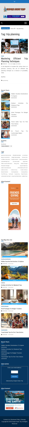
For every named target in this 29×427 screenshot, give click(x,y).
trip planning (5, 80)
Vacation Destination (6, 258)
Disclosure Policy (15, 419)
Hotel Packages (4, 306)
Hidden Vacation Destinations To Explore (12, 261)
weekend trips (24, 176)
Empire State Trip (18, 381)
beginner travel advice (5, 157)
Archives (3, 144)
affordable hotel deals (17, 155)
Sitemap (23, 419)
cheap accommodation (23, 159)
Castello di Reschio (14, 159)
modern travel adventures (6, 167)
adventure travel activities (6, 155)
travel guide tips (24, 171)
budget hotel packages (16, 157)
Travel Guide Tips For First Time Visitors (12, 332)
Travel (2, 55)
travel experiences (14, 171)
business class (24, 157)
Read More (3, 76)
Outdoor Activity (14, 169)
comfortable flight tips (5, 161)
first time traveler (16, 161)
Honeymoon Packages (5, 165)
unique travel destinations (16, 176)
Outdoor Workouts (23, 169)
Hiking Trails (16, 163)
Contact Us (6, 419)
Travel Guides (4, 329)
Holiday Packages (24, 163)
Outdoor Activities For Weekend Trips (11, 285)
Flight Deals (25, 161)
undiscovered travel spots (6, 176)
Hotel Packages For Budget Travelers (11, 309)
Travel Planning (4, 174)
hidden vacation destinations (6, 163)
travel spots (11, 174)
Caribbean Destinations (5, 159)
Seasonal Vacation (4, 171)
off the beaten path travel (22, 167)
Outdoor (3, 282)
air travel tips (24, 155)
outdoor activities (4, 169)
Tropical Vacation (24, 174)
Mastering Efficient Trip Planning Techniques (14, 60)
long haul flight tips (23, 165)
